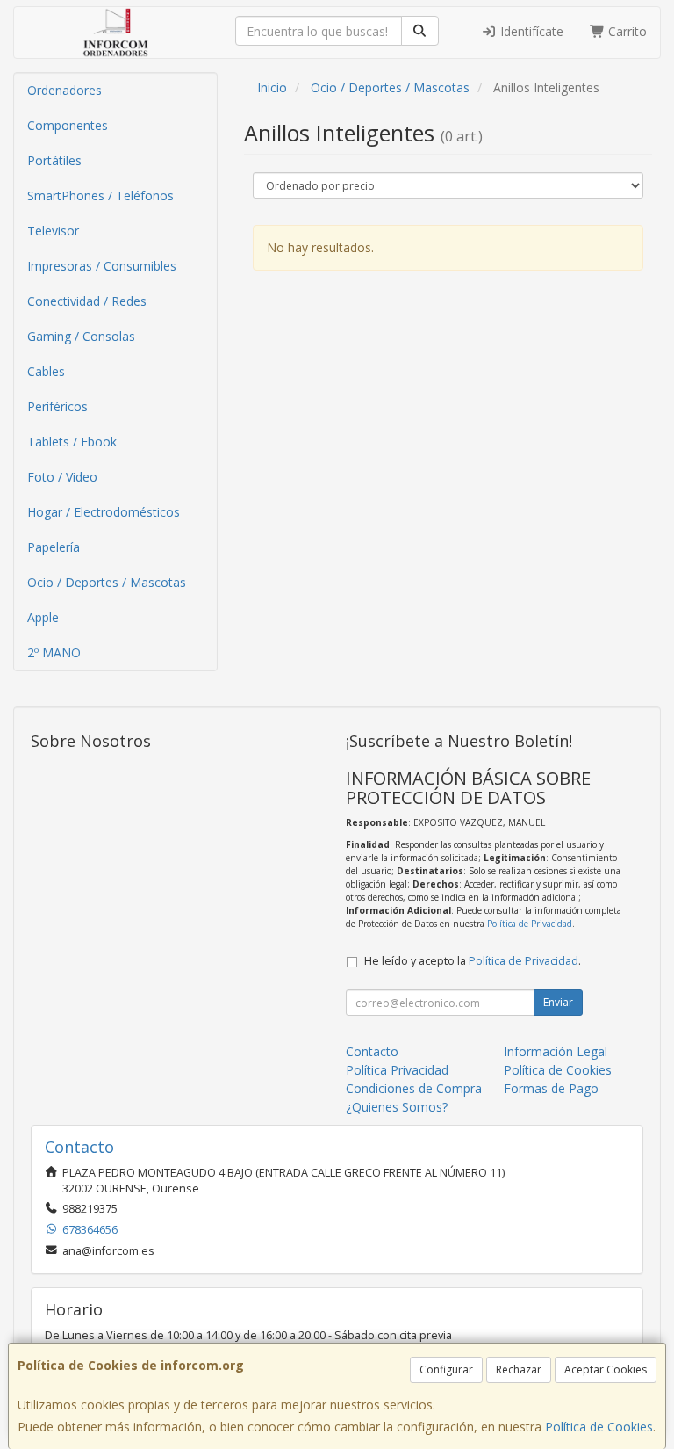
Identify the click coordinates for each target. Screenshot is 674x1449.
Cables (46, 371)
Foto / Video (62, 476)
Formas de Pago (551, 1088)
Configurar (446, 1369)
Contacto (372, 1051)
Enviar (558, 1002)
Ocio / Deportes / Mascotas (106, 582)
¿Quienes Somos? (397, 1106)
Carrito (626, 31)
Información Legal (555, 1051)
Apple (43, 617)
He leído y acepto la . (472, 960)
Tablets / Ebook (72, 441)
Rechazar (518, 1369)
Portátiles (54, 160)
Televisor (53, 230)
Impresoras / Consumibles (101, 265)
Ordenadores (64, 90)
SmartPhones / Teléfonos (100, 195)
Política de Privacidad (529, 923)
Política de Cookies (599, 1426)
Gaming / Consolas (81, 336)
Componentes (67, 125)
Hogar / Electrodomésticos (103, 512)
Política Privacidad (397, 1069)
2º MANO (54, 652)
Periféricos (57, 406)
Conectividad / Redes (87, 301)
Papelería (53, 547)
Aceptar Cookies (605, 1369)
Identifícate (530, 31)
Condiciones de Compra (414, 1088)
